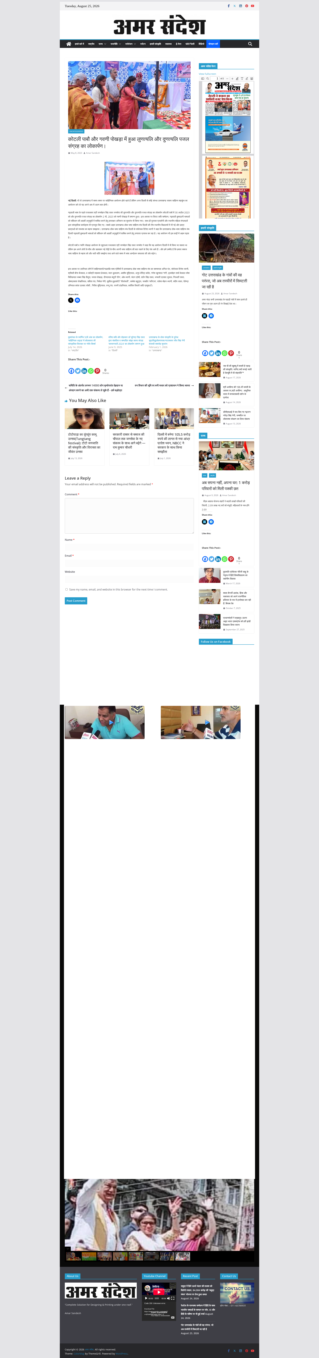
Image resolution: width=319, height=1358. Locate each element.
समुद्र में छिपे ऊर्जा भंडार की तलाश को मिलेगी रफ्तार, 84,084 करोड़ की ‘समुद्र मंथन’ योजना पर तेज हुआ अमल (197, 1290)
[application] (159, 1292)
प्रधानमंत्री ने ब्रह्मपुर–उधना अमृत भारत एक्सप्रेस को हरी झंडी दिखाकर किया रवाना (237, 621)
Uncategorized (76, 131)
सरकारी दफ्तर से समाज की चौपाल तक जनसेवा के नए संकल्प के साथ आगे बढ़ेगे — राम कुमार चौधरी (129, 441)
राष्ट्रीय (91, 43)
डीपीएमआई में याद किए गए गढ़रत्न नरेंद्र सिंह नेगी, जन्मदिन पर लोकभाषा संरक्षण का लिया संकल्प (237, 415)
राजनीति (114, 43)
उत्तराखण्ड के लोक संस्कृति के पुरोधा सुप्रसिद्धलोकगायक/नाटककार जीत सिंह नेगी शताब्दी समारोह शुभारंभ (167, 340)
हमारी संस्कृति (155, 43)
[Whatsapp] (91, 368)
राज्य (101, 43)
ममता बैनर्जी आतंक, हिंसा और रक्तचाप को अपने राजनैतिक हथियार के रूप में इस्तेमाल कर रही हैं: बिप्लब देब (237, 598)
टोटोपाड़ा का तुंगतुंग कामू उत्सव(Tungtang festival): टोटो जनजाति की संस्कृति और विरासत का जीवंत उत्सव (84, 443)
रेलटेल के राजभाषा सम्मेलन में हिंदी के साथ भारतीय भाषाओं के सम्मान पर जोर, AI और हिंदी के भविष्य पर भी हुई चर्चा (198, 1309)
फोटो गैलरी (190, 43)
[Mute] (168, 1298)
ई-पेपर (178, 43)
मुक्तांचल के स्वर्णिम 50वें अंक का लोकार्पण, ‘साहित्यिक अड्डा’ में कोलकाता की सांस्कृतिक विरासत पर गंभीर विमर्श (85, 340)
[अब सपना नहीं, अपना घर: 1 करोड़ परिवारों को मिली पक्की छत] (226, 455)
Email (69, 555)
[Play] (146, 1298)
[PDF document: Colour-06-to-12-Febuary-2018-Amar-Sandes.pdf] (226, 147)
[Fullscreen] (172, 1298)
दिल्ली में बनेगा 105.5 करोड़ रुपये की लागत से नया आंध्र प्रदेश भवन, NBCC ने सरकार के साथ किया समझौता (174, 443)
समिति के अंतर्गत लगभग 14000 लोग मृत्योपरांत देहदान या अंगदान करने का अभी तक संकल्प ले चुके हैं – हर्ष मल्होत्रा (96, 388)
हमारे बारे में (79, 43)
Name (70, 540)
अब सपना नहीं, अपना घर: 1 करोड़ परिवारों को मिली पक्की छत (226, 485)
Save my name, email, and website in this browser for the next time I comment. (118, 589)
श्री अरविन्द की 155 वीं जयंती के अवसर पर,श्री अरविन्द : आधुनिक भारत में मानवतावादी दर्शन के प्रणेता (237, 392)
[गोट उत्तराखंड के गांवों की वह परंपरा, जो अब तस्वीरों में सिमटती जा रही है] (226, 248)
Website (70, 572)
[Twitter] (78, 368)
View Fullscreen (207, 73)
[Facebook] (71, 368)
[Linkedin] (84, 368)
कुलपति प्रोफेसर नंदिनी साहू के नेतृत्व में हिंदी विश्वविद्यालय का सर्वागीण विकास (235, 575)
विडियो (201, 43)
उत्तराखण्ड (206, 268)
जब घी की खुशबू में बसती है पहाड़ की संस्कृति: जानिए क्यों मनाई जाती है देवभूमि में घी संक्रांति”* (237, 369)
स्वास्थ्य (168, 43)
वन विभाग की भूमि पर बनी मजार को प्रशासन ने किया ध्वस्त (162, 385)
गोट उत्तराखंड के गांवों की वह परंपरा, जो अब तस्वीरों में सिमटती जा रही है (224, 280)
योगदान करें (213, 43)
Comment (72, 494)
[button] (104, 44)
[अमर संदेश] (69, 44)
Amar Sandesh (93, 153)
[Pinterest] (97, 368)
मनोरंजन (128, 43)
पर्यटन (143, 43)
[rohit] (101, 1284)
